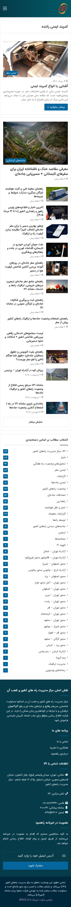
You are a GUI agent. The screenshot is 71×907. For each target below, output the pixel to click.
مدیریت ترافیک (57, 664)
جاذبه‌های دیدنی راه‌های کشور (49, 526)
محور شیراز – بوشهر (54, 626)
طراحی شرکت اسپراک (42, 900)
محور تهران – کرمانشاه (53, 614)
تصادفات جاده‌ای (56, 495)
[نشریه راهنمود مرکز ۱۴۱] (63, 8)
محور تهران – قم (56, 608)
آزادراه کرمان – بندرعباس (52, 651)
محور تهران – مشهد (54, 620)
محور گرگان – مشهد (54, 639)
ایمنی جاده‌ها (58, 482)
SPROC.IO (24, 900)
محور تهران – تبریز (55, 595)
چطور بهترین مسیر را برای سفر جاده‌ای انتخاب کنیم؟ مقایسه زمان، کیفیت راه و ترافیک (24, 230)
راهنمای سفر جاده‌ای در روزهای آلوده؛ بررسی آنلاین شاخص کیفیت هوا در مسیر (24, 267)
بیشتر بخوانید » (56, 107)
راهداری (61, 501)
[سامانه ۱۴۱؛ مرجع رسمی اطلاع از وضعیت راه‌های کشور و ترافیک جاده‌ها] (57, 389)
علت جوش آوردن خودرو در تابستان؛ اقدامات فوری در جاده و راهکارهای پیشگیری (25, 248)
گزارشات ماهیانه (57, 514)
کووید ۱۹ (61, 545)
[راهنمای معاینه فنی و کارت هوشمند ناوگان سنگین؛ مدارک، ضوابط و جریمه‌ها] (57, 194)
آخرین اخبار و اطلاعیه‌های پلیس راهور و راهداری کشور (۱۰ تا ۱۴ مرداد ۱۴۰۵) (23, 211)
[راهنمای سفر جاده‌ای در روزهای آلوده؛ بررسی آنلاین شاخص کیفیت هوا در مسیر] (57, 268)
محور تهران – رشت (54, 601)
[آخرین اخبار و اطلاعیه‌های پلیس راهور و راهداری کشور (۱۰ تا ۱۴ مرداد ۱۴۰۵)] (57, 213)
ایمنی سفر (60, 470)
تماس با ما (62, 742)
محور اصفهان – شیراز (53, 564)
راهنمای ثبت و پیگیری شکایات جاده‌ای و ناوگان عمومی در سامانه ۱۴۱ (24, 304)
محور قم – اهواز (56, 633)
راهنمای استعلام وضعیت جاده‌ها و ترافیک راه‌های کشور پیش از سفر (37, 320)
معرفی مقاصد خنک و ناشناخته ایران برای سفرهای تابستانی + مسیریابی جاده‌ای (39, 171)
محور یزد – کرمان (55, 645)
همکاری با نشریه (59, 748)
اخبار (63, 457)
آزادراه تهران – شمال (54, 551)
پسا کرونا (60, 658)
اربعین (61, 533)
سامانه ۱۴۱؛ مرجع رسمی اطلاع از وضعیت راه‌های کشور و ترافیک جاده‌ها (25, 389)
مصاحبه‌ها (60, 539)
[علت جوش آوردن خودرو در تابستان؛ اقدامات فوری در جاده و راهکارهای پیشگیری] (57, 250)
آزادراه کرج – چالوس (46, 570)
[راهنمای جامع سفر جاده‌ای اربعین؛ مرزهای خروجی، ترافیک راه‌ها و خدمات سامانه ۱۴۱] (57, 286)
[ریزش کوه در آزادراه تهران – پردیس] (57, 374)
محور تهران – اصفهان (53, 589)
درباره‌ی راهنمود (59, 754)
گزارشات (61, 476)
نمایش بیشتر (35, 422)
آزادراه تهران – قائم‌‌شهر (45, 558)
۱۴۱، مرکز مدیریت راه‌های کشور (49, 451)
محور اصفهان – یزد (55, 576)
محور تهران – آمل (50, 583)
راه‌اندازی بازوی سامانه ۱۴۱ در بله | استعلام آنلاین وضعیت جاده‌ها (24, 405)
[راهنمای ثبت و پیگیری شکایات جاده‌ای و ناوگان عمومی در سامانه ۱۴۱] (57, 303)
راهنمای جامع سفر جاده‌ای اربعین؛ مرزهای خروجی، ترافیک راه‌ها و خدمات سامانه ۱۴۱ (24, 285)
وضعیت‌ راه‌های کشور (53, 489)
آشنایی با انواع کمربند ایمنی (49, 86)
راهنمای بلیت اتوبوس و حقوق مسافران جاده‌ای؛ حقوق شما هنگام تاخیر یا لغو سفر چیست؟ (24, 356)
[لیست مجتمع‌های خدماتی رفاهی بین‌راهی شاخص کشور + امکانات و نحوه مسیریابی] (57, 337)
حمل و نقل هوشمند (55, 508)
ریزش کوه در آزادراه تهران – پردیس (23, 370)
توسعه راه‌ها (59, 520)
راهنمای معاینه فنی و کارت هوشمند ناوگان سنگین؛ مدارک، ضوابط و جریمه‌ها (24, 192)
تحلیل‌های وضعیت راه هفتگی (49, 464)
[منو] (5, 10)
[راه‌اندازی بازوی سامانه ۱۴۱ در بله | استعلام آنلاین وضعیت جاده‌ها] (57, 408)
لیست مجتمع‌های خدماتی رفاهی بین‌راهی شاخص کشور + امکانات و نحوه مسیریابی (24, 337)
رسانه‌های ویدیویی (55, 670)
